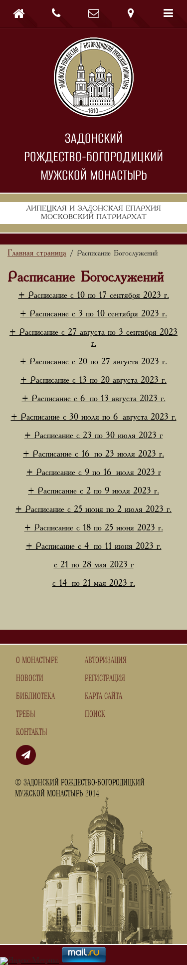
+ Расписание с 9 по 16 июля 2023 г (93, 473)
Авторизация (106, 661)
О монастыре (37, 661)
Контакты (31, 732)
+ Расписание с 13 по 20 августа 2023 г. (93, 380)
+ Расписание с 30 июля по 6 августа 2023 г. (94, 417)
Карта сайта (103, 697)
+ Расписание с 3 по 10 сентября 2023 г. (93, 314)
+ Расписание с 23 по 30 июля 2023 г (93, 436)
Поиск (95, 715)
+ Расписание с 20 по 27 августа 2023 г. (93, 362)
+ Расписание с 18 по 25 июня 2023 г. (93, 528)
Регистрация (105, 679)
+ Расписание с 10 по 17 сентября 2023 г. (93, 295)
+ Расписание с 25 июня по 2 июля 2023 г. (93, 509)
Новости (29, 679)
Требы (25, 715)
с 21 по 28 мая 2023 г (94, 565)
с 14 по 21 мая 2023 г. (93, 583)
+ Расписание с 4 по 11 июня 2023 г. (94, 546)
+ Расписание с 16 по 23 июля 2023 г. (93, 454)
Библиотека (35, 697)
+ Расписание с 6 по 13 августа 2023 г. (94, 399)
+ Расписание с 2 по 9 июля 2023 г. (93, 491)
